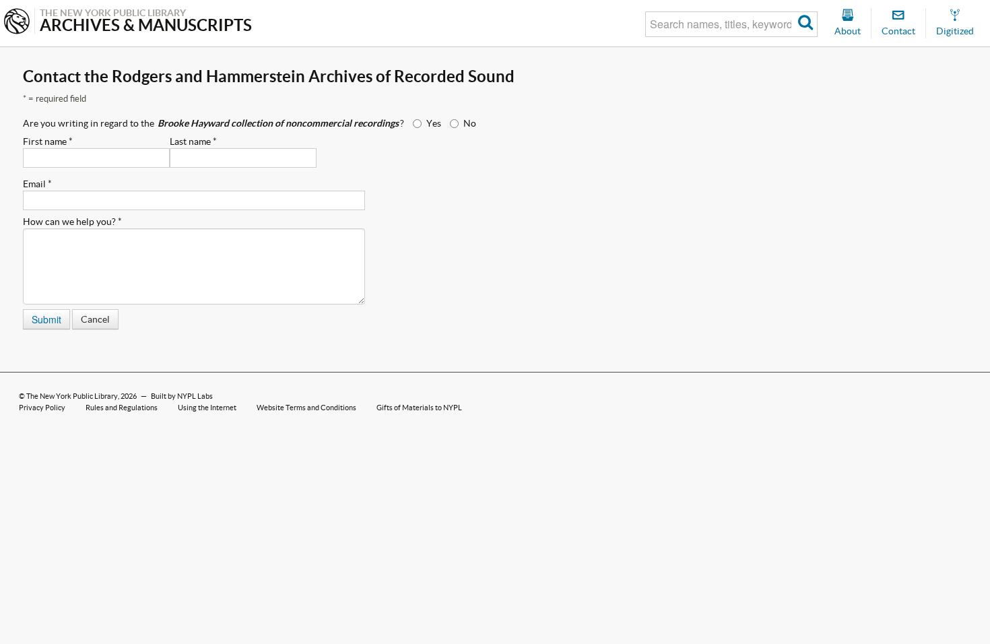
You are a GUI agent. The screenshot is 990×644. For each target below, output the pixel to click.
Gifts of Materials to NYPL (419, 408)
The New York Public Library (72, 396)
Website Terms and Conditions (306, 408)
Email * (37, 184)
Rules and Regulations (122, 408)
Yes (433, 123)
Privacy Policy (42, 408)
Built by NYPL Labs (182, 396)
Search (806, 24)
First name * (48, 141)
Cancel (95, 319)
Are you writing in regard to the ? (213, 123)
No (469, 123)
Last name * (193, 141)
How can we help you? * (72, 221)
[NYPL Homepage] (17, 22)
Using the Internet (207, 408)
